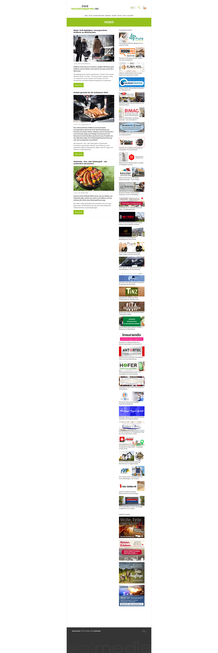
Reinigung (108, 15)
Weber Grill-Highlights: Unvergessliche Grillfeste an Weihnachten (90, 31)
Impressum (76, 631)
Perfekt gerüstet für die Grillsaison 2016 (90, 92)
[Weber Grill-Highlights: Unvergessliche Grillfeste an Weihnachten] (93, 48)
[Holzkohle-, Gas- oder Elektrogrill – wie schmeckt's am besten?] (93, 178)
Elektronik (130, 15)
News (86, 15)
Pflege (124, 15)
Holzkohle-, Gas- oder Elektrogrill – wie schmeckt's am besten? (90, 163)
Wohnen (114, 15)
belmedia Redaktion (85, 63)
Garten (119, 15)
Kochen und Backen (98, 15)
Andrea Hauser (84, 192)
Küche (90, 15)
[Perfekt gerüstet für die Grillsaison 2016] (93, 108)
